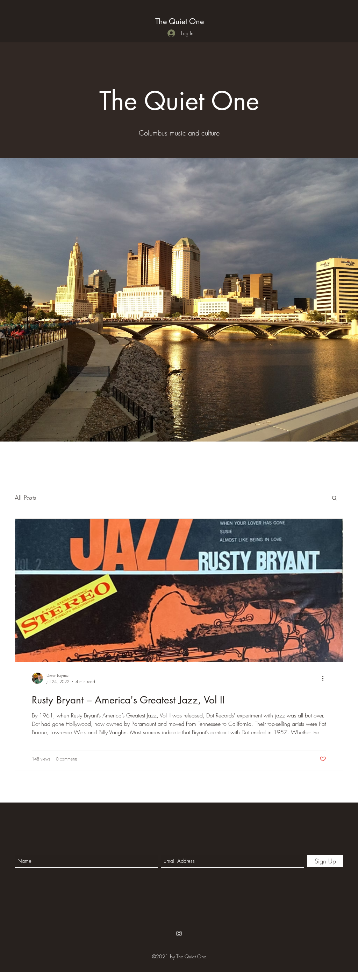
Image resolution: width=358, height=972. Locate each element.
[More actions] (325, 678)
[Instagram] (179, 933)
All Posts (25, 497)
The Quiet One (179, 21)
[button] (334, 498)
